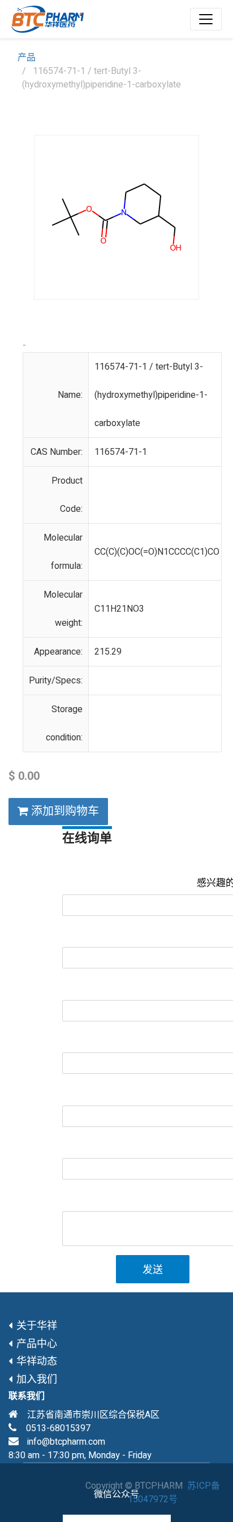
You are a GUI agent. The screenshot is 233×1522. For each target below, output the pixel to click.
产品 (27, 57)
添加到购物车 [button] (63, 811)
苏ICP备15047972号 (174, 1492)
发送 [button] (153, 1270)
